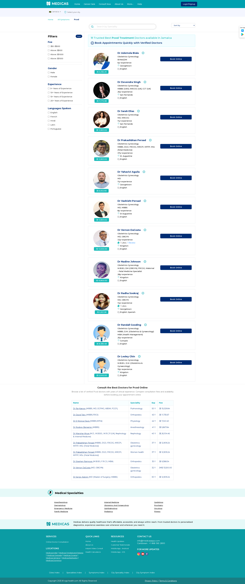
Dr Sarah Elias (126, 111)
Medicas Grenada (54, 555)
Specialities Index (74, 573)
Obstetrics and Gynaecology (116, 505)
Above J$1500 (56, 58)
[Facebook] (146, 555)
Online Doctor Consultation (57, 542)
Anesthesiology (61, 502)
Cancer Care (89, 4)
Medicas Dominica (53, 560)
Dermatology (60, 505)
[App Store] (242, 31)
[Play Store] (242, 35)
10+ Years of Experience (61, 92)
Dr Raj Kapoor (79, 408)
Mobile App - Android (120, 548)
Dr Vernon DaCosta (129, 230)
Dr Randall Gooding (130, 324)
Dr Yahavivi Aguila (129, 171)
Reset (79, 36)
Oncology (158, 508)
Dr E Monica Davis (81, 421)
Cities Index (54, 573)
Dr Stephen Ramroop (83, 461)
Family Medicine (61, 511)
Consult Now (105, 4)
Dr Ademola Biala (128, 53)
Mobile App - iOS (118, 552)
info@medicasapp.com (148, 540)
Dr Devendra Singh (129, 82)
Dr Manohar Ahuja (81, 433)
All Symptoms (64, 19)
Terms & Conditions (168, 581)
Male (52, 72)
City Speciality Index (120, 573)
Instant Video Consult (94, 548)
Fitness (157, 511)
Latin (52, 125)
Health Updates (117, 541)
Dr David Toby (79, 415)
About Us (119, 4)
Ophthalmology (110, 508)
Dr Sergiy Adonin (81, 477)
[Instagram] (138, 555)
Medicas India (51, 553)
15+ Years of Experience (61, 97)
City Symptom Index (145, 573)
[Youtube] (142, 555)
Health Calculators (93, 552)
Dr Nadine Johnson (129, 261)
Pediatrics (108, 511)
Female (53, 76)
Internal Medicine (111, 502)
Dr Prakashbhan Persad (132, 140)
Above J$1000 (56, 54)
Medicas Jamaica (53, 558)
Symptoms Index (96, 573)
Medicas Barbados (69, 558)
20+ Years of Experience (61, 101)
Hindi (52, 121)
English (53, 112)
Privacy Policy (151, 581)
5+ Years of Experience (60, 88)
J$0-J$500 (55, 46)
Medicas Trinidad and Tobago (71, 553)
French (53, 117)
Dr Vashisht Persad (129, 201)
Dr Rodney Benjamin (82, 427)
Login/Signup (189, 4)
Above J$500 (56, 50)
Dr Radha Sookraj (128, 293)
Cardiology (158, 502)
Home (77, 4)
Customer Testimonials (120, 545)
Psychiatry (158, 505)
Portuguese (55, 129)
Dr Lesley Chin (127, 356)
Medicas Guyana (70, 555)
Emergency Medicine (63, 508)
